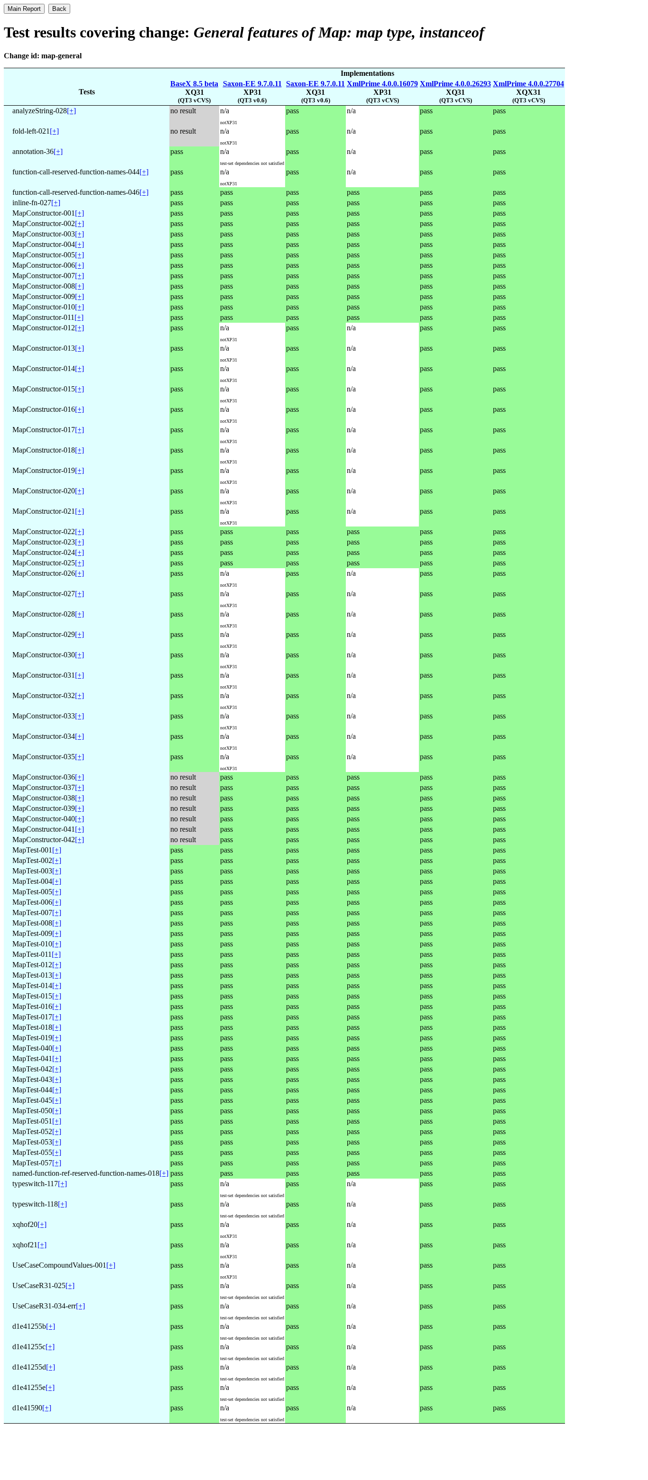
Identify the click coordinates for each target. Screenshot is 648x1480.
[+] (71, 111)
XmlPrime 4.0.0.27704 (528, 84)
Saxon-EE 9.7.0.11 (252, 84)
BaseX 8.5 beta (194, 84)
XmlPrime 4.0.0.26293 (455, 84)
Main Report (24, 8)
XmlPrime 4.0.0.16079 (382, 84)
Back (59, 8)
